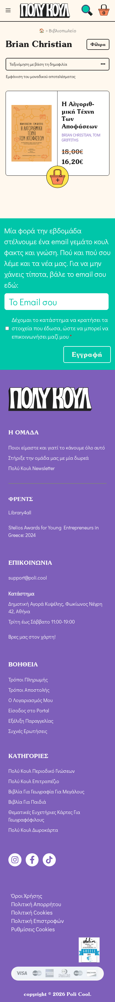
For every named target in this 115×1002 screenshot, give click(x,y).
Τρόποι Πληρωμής (28, 679)
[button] (98, 44)
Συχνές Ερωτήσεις (27, 731)
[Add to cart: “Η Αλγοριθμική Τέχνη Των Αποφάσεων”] (57, 178)
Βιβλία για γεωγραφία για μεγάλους (46, 791)
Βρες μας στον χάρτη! (32, 636)
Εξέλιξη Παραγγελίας (30, 720)
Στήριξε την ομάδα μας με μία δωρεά (48, 457)
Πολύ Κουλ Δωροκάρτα (33, 830)
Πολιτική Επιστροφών (37, 920)
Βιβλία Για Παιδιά (27, 801)
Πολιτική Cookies (31, 912)
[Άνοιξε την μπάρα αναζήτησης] (87, 11)
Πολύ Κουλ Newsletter (31, 468)
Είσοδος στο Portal (28, 710)
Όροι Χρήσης (26, 895)
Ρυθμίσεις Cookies (33, 929)
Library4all (19, 512)
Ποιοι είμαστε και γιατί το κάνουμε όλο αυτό (56, 447)
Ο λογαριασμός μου (30, 700)
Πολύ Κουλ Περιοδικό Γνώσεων (41, 771)
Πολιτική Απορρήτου (36, 904)
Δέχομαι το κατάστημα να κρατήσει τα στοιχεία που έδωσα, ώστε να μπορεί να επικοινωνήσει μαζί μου (60, 328)
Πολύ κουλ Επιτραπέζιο (33, 781)
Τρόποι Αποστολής (28, 689)
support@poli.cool (27, 577)
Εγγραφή (87, 354)
